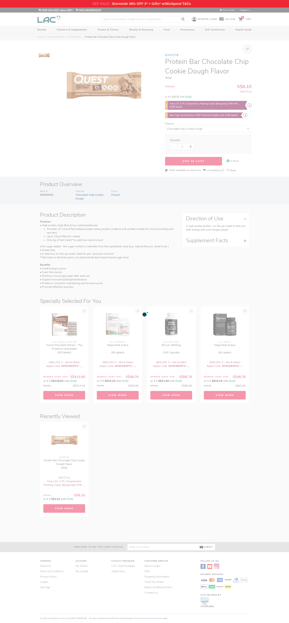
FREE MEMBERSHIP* (90, 10)
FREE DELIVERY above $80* (57, 10)
